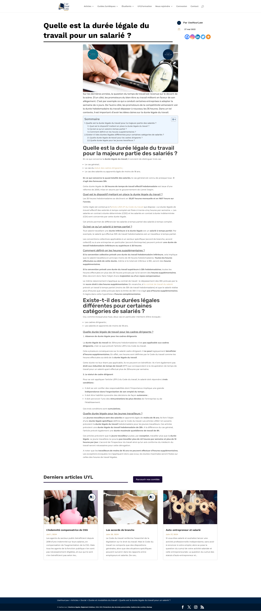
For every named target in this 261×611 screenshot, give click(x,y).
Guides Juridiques (106, 6)
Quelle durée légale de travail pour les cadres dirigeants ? (116, 138)
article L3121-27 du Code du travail (127, 207)
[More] (208, 36)
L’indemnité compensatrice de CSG (67, 529)
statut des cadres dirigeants (108, 168)
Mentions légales (74, 607)
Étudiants (126, 6)
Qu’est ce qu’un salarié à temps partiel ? (108, 129)
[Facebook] (187, 36)
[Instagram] (192, 36)
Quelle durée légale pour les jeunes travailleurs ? (112, 140)
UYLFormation (145, 6)
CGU (97, 607)
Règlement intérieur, (88, 607)
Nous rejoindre (162, 6)
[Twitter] (203, 36)
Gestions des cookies (138, 607)
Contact (194, 6)
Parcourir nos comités (147, 479)
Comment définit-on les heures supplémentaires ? (113, 132)
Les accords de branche (120, 529)
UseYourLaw (195, 22)
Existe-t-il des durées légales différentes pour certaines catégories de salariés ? (125, 135)
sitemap (149, 607)
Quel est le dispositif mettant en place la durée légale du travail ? (119, 126)
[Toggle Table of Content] (172, 119)
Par (185, 22)
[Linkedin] (197, 36)
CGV (101, 607)
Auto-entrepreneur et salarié (183, 529)
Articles (87, 6)
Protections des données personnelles (116, 607)
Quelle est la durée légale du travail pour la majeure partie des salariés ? (121, 123)
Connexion (181, 6)
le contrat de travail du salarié (158, 284)
